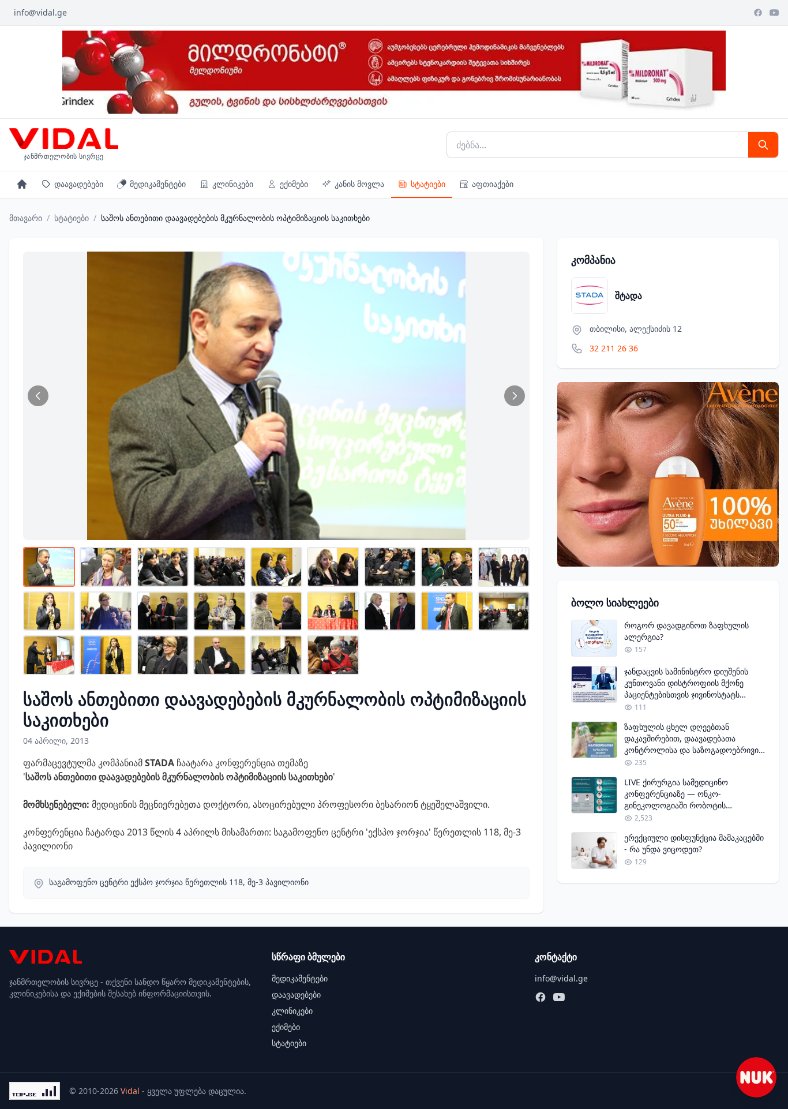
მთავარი (25, 217)
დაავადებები (78, 183)
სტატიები (428, 183)
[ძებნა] (763, 145)
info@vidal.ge (40, 12)
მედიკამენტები (158, 183)
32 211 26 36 (614, 348)
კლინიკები (232, 183)
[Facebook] (758, 12)
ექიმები (294, 183)
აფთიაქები (492, 183)
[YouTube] (774, 12)
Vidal (130, 1090)
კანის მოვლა (359, 183)
